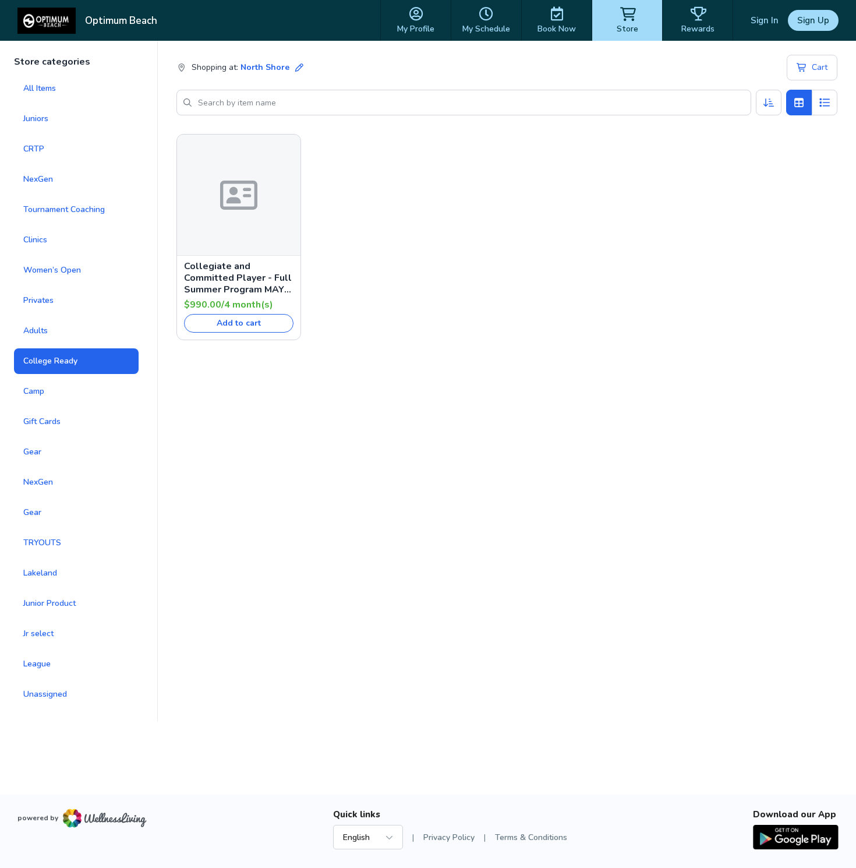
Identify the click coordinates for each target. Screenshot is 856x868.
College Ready (50, 360)
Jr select (38, 633)
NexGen (38, 179)
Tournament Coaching (64, 209)
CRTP (33, 148)
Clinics (35, 239)
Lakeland (40, 572)
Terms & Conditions (531, 837)
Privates (38, 300)
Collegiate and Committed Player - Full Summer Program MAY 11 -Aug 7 (238, 277)
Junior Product (49, 603)
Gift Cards (42, 421)
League (37, 663)
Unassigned (45, 694)
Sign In (765, 20)
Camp (33, 391)
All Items (39, 88)
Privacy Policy (449, 837)
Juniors (35, 118)
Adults (35, 330)
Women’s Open (52, 270)
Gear (32, 451)
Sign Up (813, 20)
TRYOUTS (42, 542)
